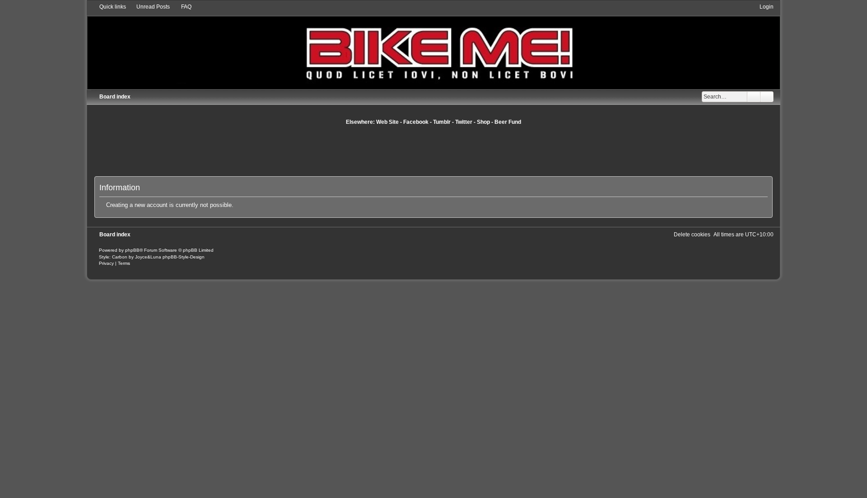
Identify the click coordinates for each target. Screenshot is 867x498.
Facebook (416, 122)
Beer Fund (507, 122)
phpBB (132, 250)
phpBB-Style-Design (184, 256)
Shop (483, 122)
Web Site (387, 122)
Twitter (463, 122)
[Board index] (433, 46)
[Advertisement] (433, 150)
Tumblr (442, 122)
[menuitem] (149, 7)
